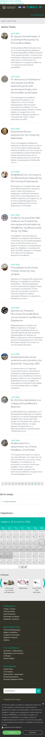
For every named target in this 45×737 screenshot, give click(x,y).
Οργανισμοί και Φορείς (11, 616)
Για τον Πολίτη (11, 647)
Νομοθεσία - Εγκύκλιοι (11, 619)
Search (27, 7)
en (23, 7)
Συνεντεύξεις (8, 672)
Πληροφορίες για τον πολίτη (13, 653)
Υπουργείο (9, 606)
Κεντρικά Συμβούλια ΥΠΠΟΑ (13, 679)
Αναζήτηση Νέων (10, 502)
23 (29, 484)
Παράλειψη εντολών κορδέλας (11, 1)
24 (32, 484)
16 (6, 484)
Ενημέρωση (9, 666)
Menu (39, 7)
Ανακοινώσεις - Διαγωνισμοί (13, 674)
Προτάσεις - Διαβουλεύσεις (13, 651)
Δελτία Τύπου (8, 669)
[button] (22, 727)
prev (1, 583)
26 (39, 484)
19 (16, 484)
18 (12, 484)
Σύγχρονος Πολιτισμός (11, 635)
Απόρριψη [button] (32, 732)
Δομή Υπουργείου (9, 614)
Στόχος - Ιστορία (9, 609)
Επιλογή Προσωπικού (10, 677)
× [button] (43, 704)
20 (19, 484)
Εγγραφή (41, 15)
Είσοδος (34, 15)
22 (26, 484)
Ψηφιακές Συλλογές (10, 637)
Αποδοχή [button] (12, 732)
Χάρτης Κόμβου (8, 658)
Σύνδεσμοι (7, 656)
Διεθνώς (6, 640)
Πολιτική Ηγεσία (9, 611)
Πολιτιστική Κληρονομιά (11, 630)
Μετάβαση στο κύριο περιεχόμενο (12, 3)
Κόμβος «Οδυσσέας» (10, 632)
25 (35, 484)
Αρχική (3, 21)
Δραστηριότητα (11, 626)
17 (9, 484)
